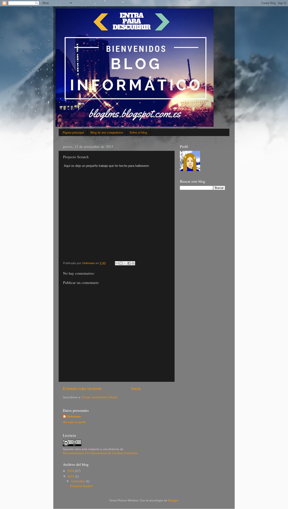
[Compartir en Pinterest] (133, 263)
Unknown (74, 416)
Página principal (73, 132)
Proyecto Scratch (81, 486)
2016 (71, 471)
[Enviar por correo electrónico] (117, 263)
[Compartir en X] (125, 263)
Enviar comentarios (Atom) (99, 397)
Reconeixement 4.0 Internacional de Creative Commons (100, 453)
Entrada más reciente (82, 388)
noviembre (78, 481)
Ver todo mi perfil (74, 422)
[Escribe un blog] (121, 263)
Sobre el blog (138, 132)
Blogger (173, 500)
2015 (71, 476)
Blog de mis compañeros (106, 132)
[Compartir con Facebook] (129, 263)
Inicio (136, 388)
